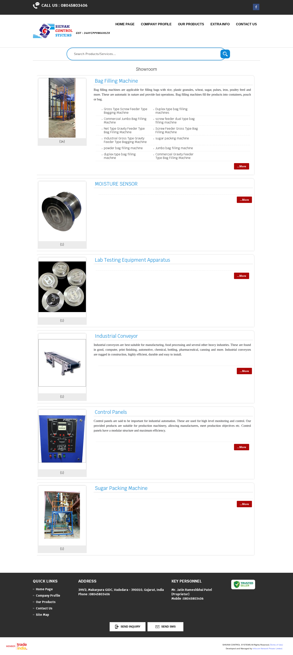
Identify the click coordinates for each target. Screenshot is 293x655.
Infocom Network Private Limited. (268, 648)
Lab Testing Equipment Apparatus (132, 260)
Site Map (42, 615)
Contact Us (246, 24)
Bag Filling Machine (116, 81)
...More (241, 166)
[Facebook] (256, 9)
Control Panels (111, 412)
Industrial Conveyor (116, 336)
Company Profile (156, 24)
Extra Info (220, 24)
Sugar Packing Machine (121, 488)
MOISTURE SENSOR (116, 184)
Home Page (125, 24)
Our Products (191, 24)
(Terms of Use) (276, 645)
